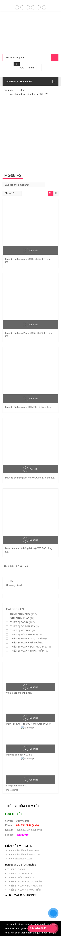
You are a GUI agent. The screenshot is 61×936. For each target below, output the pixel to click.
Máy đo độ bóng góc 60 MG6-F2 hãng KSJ (28, 407)
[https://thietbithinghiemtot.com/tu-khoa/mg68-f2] (50, 193)
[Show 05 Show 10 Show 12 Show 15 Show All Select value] (12, 193)
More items (12, 789)
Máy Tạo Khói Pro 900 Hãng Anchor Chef (28, 723)
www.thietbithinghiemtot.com (24, 854)
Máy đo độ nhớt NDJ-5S (19, 754)
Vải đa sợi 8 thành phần (19, 692)
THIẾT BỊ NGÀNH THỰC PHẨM (27, 650)
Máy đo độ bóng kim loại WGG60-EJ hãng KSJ (30, 477)
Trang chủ (8, 90)
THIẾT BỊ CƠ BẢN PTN (22, 626)
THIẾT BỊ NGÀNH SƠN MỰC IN (27, 646)
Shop (22, 90)
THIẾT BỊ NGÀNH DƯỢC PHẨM (27, 638)
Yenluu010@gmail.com (29, 829)
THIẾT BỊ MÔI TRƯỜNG (23, 634)
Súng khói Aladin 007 (17, 785)
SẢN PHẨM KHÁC (19, 618)
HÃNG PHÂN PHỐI (20, 614)
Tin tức (9, 581)
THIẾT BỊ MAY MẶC (21, 630)
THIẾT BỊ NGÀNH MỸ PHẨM (25, 642)
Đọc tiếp (33, 250)
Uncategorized (14, 585)
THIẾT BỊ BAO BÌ (19, 622)
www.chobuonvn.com (20, 858)
